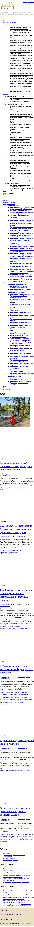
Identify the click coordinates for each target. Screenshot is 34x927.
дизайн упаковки (18, 763)
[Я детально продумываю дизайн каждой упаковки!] (17, 718)
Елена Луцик (5, 474)
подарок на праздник (11, 766)
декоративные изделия (19, 621)
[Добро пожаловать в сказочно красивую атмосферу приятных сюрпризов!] (17, 644)
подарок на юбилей (21, 766)
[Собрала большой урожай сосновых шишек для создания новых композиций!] (17, 427)
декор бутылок (3, 550)
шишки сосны (16, 700)
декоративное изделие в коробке (8, 762)
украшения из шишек (26, 839)
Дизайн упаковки (21, 748)
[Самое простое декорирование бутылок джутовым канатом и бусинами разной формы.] (17, 503)
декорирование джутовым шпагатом (9, 552)
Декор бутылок (20, 536)
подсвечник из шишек (5, 626)
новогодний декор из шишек (23, 838)
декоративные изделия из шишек (20, 695)
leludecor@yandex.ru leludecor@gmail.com (10, 914)
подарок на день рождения (22, 624)
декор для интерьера (19, 692)
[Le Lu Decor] (17, 5)
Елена (4, 890)
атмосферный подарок (5, 620)
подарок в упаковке (15, 765)
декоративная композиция (6, 621)
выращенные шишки (5, 692)
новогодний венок (10, 838)
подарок (13, 624)
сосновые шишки (16, 626)
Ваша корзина (28, 2)
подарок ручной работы (17, 699)
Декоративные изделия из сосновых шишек (14, 855)
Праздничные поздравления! (10, 860)
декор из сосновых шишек (18, 620)
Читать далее (30, 485)
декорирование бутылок (22, 550)
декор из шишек (30, 620)
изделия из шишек (28, 623)
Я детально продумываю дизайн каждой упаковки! (16, 882)
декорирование (11, 550)
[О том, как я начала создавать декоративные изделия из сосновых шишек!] (17, 786)
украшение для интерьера (6, 700)
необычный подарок (5, 624)
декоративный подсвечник (16, 623)
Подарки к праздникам (9, 858)
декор (12, 692)
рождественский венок (5, 839)
